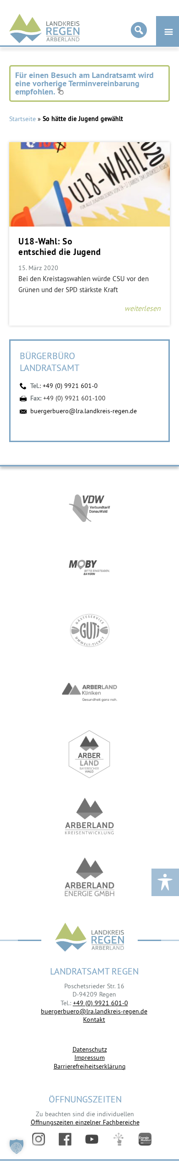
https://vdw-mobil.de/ (89, 506)
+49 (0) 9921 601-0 (70, 386)
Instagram (38, 1139)
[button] (16, 1146)
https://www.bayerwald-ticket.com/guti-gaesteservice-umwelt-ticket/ (89, 630)
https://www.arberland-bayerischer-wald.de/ (89, 754)
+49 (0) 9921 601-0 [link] (100, 1003)
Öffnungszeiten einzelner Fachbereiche (85, 1122)
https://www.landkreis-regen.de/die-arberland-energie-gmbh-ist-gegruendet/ (89, 878)
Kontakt (94, 1019)
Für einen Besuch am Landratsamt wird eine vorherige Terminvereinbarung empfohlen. (84, 83)
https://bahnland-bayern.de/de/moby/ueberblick (89, 568)
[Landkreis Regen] (89, 938)
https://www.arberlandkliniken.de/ (89, 692)
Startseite (22, 119)
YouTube (91, 1139)
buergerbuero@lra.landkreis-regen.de (83, 411)
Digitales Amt (118, 1139)
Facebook (65, 1139)
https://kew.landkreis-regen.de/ (89, 816)
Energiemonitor (145, 1139)
